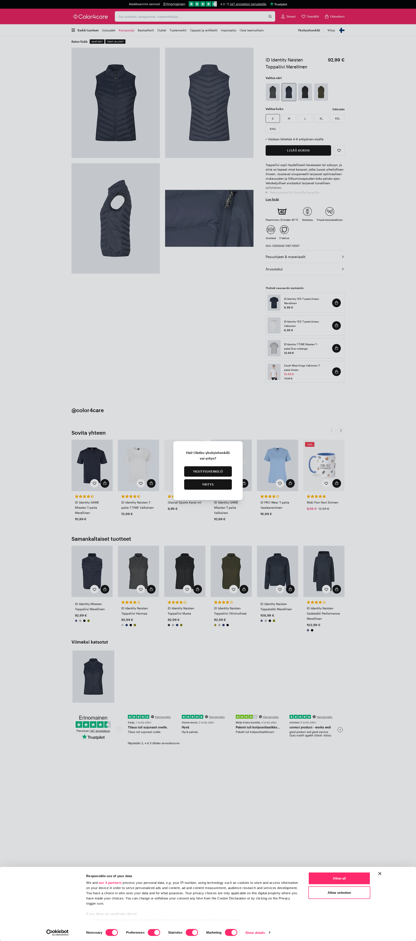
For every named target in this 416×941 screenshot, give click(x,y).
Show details (255, 932)
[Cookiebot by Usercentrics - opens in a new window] (57, 932)
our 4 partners (110, 883)
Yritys (208, 484)
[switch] (154, 932)
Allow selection (339, 892)
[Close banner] (379, 873)
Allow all (339, 878)
